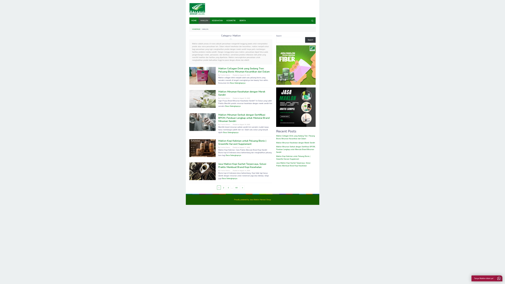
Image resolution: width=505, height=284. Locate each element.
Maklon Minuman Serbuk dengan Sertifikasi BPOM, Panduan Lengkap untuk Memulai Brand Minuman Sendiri (244, 118)
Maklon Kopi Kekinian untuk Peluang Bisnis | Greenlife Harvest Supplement (242, 142)
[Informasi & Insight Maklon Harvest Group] (197, 8)
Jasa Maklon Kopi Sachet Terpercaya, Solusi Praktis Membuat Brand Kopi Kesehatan (242, 165)
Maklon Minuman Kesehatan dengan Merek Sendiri (295, 142)
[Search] (312, 20)
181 (236, 187)
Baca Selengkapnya (237, 83)
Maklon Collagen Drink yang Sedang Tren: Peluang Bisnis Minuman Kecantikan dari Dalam (244, 70)
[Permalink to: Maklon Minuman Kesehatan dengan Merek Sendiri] (202, 98)
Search (279, 35)
